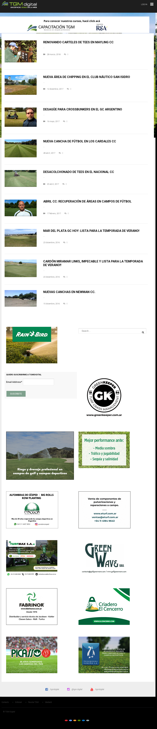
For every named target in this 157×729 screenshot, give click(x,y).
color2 (70, 720)
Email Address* (14, 382)
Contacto (5, 702)
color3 (74, 720)
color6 (87, 720)
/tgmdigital (54, 689)
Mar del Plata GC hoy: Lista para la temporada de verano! (91, 231)
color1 (66, 720)
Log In (144, 4)
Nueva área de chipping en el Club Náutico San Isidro (86, 77)
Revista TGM (33, 702)
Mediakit (48, 702)
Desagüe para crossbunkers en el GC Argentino (82, 109)
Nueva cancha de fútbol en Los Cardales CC (79, 141)
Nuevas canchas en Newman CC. (69, 292)
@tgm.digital (77, 689)
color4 (79, 720)
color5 (83, 720)
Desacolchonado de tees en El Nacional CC (78, 172)
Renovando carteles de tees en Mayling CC (78, 42)
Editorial (18, 702)
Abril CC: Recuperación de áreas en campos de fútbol (87, 201)
